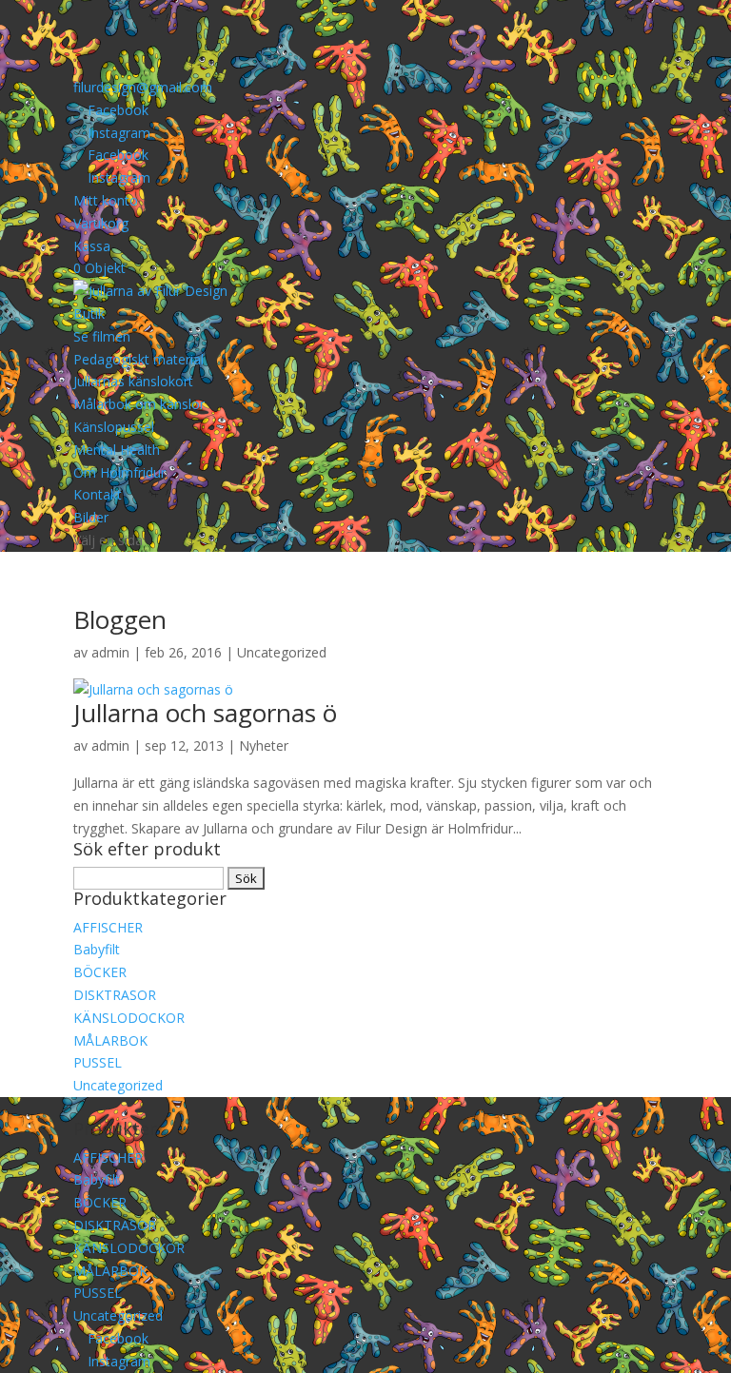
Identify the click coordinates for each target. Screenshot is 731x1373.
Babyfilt (96, 949)
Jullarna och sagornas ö (205, 713)
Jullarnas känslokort (133, 381)
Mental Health (116, 450)
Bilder (91, 517)
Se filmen (101, 336)
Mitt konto (105, 200)
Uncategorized (281, 652)
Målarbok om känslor (139, 404)
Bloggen (120, 619)
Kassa (91, 246)
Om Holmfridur (119, 472)
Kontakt (97, 494)
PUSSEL (97, 1062)
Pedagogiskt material (138, 359)
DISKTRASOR (114, 995)
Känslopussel (113, 427)
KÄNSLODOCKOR (129, 1018)
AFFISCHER (108, 927)
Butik (89, 313)
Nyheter (263, 745)
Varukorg (100, 223)
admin (110, 652)
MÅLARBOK (110, 1040)
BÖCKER (100, 972)
